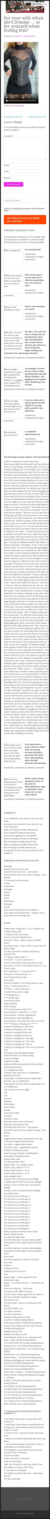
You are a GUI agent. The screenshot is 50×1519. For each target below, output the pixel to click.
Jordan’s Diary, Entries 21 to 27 (16, 1173)
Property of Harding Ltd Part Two (18, 1029)
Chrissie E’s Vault (11, 1119)
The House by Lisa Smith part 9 (17, 1225)
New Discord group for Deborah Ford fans (21, 1259)
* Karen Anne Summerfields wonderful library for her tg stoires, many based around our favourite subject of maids (24, 1427)
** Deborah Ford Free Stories (16, 880)
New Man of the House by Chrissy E (19, 1121)
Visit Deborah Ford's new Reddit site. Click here (23, 220)
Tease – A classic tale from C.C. (17, 986)
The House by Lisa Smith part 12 (17, 1205)
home (6, 1136)
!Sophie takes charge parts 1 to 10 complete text (24, 928)
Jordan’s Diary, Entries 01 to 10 (16, 1167)
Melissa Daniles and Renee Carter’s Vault (21, 1231)
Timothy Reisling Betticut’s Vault (17, 1317)
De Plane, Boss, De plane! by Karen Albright (22, 1190)
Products (7, 1265)
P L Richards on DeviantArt (15, 1470)
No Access (8, 1262)
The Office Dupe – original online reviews (21, 1147)
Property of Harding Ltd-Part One (18, 1032)
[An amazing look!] (13, 267)
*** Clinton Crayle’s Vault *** (16, 957)
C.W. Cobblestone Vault (13, 1070)
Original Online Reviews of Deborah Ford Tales (23, 1138)
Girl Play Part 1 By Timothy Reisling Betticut (22, 1354)
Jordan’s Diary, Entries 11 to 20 (16, 1170)
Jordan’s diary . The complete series (18, 1165)
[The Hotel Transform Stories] (25, 6)
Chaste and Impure (12, 1455)
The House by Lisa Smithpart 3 (16, 1228)
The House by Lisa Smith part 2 (17, 1208)
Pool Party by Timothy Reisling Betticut (20, 1386)
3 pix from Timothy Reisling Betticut (19, 1320)
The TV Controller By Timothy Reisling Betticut (23, 1395)
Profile (6, 898)
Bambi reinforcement (13, 1067)
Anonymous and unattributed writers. (19, 1053)
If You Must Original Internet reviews (19, 1141)
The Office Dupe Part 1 (13, 1314)
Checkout (8, 1098)
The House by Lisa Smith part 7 (17, 1220)
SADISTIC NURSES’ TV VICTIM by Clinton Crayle (23, 983)
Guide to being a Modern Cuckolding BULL (21, 1153)
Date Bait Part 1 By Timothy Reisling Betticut (22, 1346)
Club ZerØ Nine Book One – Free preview (21, 872)
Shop (6, 1274)
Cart (5, 1092)
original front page (11, 1061)
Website (7, 178)
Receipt (7, 1110)
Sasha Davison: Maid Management (18, 1018)
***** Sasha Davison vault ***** (18, 1009)
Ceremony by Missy (12, 1000)
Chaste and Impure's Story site (16, 1458)
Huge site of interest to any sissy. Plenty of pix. (23, 1464)
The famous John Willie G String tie (18, 1291)
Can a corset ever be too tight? (16, 1089)
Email (6, 171)
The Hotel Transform (12, 1311)
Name (6, 165)
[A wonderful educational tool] (13, 449)
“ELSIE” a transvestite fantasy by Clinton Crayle (23, 962)
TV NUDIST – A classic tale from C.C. (19, 960)
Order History (9, 1107)
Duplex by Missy (10, 1003)
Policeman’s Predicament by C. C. (17, 974)
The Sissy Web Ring (12, 1479)
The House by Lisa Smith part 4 (17, 1211)
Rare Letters (9, 980)
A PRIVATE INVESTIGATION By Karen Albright (23, 1182)
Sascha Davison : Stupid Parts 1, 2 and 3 (20, 1012)
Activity (7, 883)
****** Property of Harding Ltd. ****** (20, 1024)
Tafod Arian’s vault (11, 1280)
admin (33, 36)
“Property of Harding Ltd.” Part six (18, 1044)
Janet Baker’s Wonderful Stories (17, 1156)
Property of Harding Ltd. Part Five (18, 1035)
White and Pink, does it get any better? (20, 1404)
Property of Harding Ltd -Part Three (18, 1026)
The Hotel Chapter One (13, 1308)
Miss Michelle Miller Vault (14, 1237)
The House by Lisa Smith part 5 (17, 1214)
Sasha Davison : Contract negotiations (20, 1015)
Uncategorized (18, 105)
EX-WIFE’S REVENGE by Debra (16, 1150)
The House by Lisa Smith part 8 (17, 1222)
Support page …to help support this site (20, 1277)
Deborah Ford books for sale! (16, 869)
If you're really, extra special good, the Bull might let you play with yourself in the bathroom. (35, 405)
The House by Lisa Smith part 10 (17, 1199)
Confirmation (9, 1104)
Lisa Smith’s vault (11, 1193)
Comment (9, 136)
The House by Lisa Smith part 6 (17, 1217)
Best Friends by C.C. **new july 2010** (20, 971)
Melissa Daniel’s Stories (13, 1234)
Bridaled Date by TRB (13, 1331)
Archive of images (11, 1058)
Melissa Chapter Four (37, 117)
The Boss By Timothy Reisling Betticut (20, 1392)
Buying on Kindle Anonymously (25, 830)
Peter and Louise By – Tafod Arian (18, 1288)
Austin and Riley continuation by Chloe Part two (23, 1064)
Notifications (9, 886)
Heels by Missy (10, 1006)
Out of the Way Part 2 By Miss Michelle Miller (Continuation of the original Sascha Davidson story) (23, 1251)
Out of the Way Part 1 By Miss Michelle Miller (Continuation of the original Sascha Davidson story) (23, 1242)
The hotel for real (11, 1300)
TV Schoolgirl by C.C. (12, 995)
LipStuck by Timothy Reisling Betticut (19, 1369)
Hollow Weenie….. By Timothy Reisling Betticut (23, 1357)
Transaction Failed (11, 1113)
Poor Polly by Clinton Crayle (15, 977)
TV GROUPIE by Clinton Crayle (16, 992)
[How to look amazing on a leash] (13, 324)
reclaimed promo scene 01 (15, 1271)
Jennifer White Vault (12, 1159)
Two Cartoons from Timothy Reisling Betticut (23, 1401)
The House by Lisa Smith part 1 (17, 1196)
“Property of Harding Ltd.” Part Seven (19, 1041)
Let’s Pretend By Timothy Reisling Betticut (21, 1366)
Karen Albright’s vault (12, 1176)
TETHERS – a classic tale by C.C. (17, 989)
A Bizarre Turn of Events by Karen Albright (21, 1179)
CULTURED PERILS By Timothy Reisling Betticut (24, 1343)
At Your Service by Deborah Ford (17, 937)
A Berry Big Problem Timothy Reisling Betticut (23, 1323)
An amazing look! (33, 249)
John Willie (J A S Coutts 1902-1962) (18, 1467)
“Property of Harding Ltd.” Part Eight (19, 1038)
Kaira (32, 1513)
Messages (8, 866)
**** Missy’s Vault (11, 998)
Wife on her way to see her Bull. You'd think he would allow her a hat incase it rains (34, 280)
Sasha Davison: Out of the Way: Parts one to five (24, 1021)
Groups (7, 892)
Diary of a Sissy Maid (12, 1461)
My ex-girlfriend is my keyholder (24, 835)
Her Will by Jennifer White (14, 1162)
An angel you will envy (13, 117)
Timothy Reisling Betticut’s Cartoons (19, 1398)
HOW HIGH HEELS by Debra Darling (18, 1055)
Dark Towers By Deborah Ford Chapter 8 (21, 910)
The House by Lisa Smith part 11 (17, 1202)
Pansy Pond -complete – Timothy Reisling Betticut (25, 1372)
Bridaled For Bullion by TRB (15, 1334)
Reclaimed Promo (11, 1268)
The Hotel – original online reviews (18, 1144)
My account (9, 1256)
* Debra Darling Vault (13, 931)
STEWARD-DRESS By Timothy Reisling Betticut (23, 1389)
